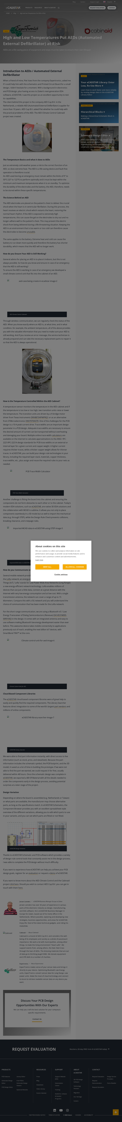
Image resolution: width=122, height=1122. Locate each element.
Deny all (47, 567)
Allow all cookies (75, 567)
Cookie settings (61, 574)
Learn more (39, 560)
